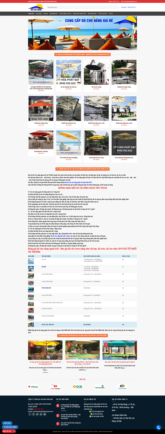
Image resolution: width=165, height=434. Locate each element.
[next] (132, 33)
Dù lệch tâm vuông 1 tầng (124, 87)
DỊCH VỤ (46, 13)
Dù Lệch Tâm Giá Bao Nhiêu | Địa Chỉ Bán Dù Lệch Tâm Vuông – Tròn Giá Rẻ (70, 416)
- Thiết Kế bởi (101, 431)
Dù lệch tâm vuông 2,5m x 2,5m (124, 123)
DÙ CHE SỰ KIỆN (103, 13)
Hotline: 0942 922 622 (114, 1)
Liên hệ (111, 13)
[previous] (32, 33)
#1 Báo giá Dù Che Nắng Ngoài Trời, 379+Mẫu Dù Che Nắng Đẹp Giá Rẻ (70, 406)
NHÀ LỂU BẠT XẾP (92, 13)
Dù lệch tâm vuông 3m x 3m (68, 123)
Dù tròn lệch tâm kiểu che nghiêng (68, 158)
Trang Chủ (31, 13)
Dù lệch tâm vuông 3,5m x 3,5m (96, 123)
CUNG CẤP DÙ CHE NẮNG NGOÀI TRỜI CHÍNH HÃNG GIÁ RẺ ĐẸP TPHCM (80, 431)
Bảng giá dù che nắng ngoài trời (93, 404)
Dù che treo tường (96, 87)
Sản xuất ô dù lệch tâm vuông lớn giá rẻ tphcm (71, 424)
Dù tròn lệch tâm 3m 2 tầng (96, 158)
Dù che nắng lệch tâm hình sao (69, 87)
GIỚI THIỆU (39, 13)
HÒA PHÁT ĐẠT (108, 431)
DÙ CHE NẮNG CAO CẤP (65, 13)
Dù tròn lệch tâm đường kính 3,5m (124, 158)
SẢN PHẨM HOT (53, 13)
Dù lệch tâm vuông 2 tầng (41, 123)
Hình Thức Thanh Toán (79, 13)
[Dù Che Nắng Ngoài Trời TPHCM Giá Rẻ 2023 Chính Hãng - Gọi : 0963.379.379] (36, 7)
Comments (63, 410)
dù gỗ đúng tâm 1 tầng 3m (41, 151)
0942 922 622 (7, 431)
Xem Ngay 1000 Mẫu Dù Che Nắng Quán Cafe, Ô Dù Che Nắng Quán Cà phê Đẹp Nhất (41, 88)
